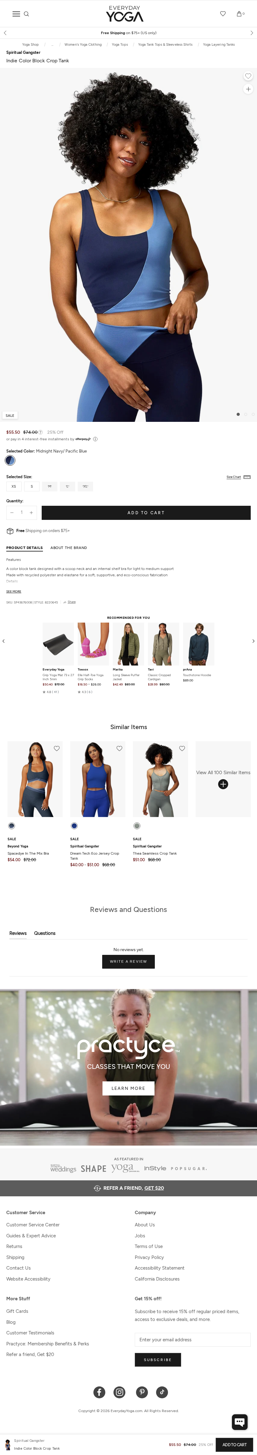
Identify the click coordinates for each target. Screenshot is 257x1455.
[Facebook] (99, 1392)
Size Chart (234, 477)
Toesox (83, 669)
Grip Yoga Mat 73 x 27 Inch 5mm (58, 677)
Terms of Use (149, 1246)
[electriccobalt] (74, 825)
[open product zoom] (248, 89)
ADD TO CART (234, 1444)
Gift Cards (17, 1311)
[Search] (26, 14)
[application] (240, 1422)
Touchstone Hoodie (197, 675)
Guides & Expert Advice (31, 1236)
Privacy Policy (149, 1257)
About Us (145, 1225)
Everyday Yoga (53, 669)
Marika (118, 669)
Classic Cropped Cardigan (159, 677)
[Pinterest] (142, 1392)
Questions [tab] (44, 934)
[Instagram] (120, 1392)
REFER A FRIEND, (133, 1188)
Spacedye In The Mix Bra (28, 850)
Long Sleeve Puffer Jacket (126, 677)
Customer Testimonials (30, 1333)
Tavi (151, 669)
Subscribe (158, 1360)
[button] (51, 691)
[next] (251, 33)
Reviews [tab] (18, 934)
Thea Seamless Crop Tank (155, 850)
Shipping (15, 1257)
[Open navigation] (16, 14)
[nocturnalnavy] (11, 825)
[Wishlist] (223, 14)
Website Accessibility (28, 1279)
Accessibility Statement (160, 1268)
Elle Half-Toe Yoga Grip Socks (90, 677)
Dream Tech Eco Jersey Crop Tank (94, 852)
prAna (187, 669)
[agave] (136, 825)
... (52, 45)
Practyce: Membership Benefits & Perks (47, 1344)
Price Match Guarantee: (129, 33)
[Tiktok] (162, 1392)
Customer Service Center (33, 1225)
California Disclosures (157, 1279)
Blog (11, 1322)
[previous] (5, 33)
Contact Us (18, 1268)
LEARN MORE (128, 1088)
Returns (14, 1246)
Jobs (140, 1236)
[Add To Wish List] (248, 76)
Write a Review (132, 964)
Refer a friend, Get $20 (30, 1354)
